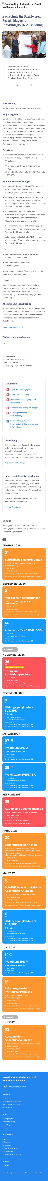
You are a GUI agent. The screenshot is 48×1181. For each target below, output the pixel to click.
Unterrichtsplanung (8, 1122)
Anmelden (5, 1165)
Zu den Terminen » (13, 507)
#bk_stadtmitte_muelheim (17, 1087)
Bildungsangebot (7, 1119)
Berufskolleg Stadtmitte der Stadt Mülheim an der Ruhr (21, 1173)
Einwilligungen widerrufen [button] (13, 1154)
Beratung (5, 1128)
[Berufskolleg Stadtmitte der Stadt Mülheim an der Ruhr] (23, 7)
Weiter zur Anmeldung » (15, 463)
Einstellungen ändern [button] (11, 1148)
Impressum (6, 1139)
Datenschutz (6, 1142)
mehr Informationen (11, 327)
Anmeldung (6, 1125)
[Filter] (4, 539)
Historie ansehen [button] (9, 1151)
